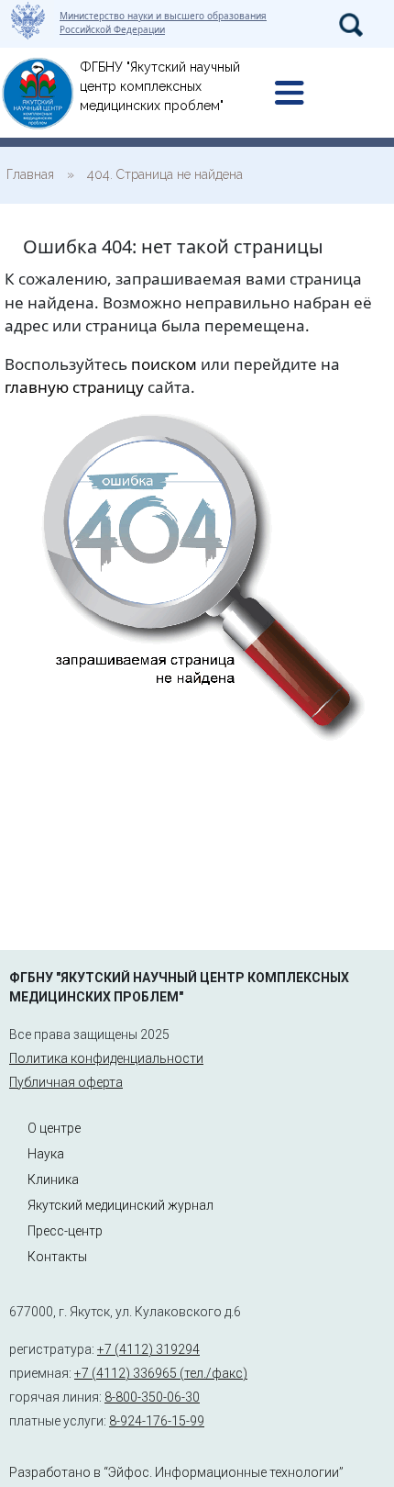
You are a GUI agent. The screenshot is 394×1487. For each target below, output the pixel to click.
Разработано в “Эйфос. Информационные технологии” (176, 1472)
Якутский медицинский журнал (120, 1205)
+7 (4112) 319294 (148, 1349)
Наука (45, 1153)
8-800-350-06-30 (152, 1397)
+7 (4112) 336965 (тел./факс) (160, 1373)
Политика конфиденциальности (106, 1058)
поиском (164, 364)
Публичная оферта (66, 1082)
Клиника (53, 1179)
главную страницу (74, 386)
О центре (54, 1128)
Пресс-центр (65, 1231)
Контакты (57, 1256)
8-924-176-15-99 (156, 1421)
